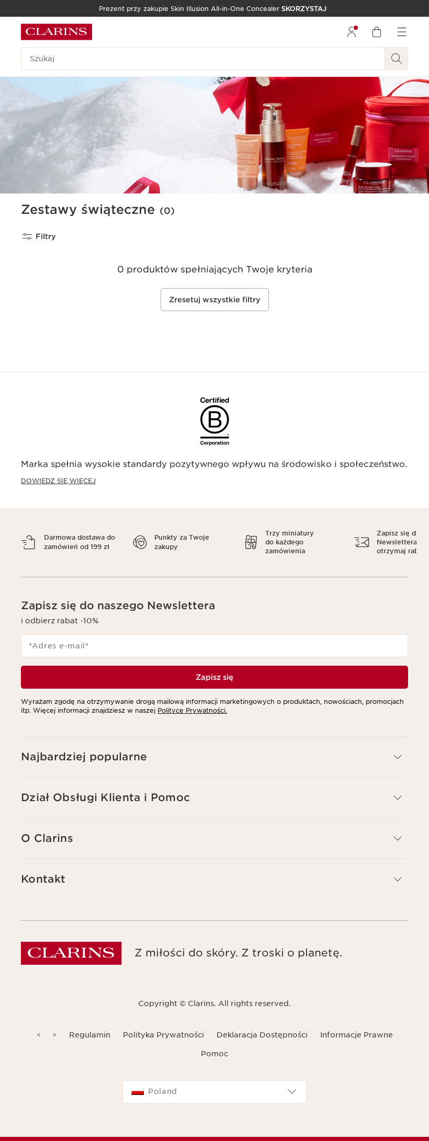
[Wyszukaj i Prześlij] (396, 58)
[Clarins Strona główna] (56, 32)
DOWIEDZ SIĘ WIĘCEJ (58, 481)
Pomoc (214, 1053)
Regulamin (89, 1035)
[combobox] (214, 1091)
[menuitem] (351, 32)
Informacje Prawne (356, 1035)
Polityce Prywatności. (192, 710)
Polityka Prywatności (163, 1035)
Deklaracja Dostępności (262, 1035)
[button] (214, 757)
